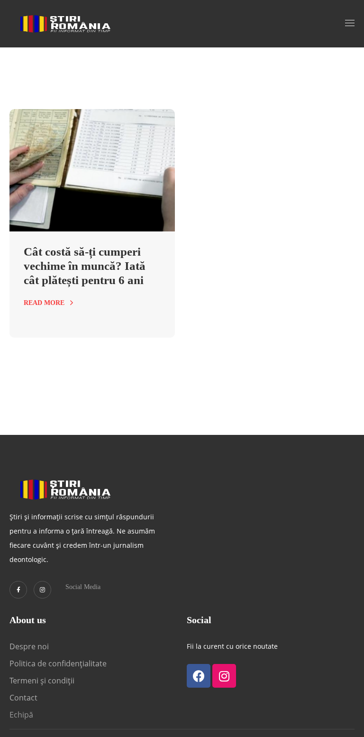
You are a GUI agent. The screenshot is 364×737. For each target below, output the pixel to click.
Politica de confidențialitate (58, 663)
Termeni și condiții (41, 680)
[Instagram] (42, 590)
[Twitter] (18, 590)
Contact (24, 697)
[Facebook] (198, 676)
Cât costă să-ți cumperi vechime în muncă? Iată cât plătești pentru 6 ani (85, 265)
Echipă (21, 714)
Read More (44, 302)
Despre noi (29, 646)
